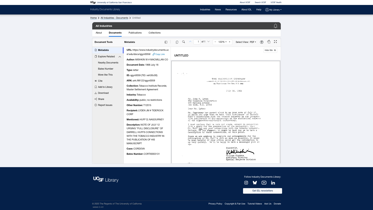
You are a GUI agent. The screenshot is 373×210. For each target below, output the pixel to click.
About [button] (99, 33)
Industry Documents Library (105, 9)
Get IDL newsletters (262, 191)
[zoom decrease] (215, 42)
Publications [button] (135, 33)
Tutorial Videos (255, 204)
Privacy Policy (215, 204)
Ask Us (267, 204)
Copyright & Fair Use (235, 204)
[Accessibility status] (261, 42)
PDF (252, 42)
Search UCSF (260, 3)
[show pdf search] (184, 42)
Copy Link (160, 54)
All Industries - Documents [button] (114, 18)
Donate (277, 204)
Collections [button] (155, 33)
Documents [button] (115, 33)
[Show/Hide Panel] (166, 42)
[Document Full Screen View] (275, 42)
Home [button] (93, 18)
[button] (273, 10)
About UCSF (245, 3)
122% (221, 42)
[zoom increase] (229, 42)
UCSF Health (276, 3)
